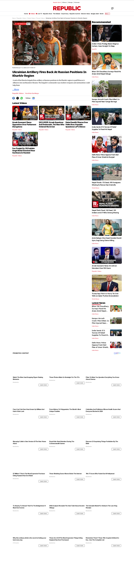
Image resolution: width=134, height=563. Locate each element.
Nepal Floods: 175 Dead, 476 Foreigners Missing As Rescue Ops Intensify (106, 183)
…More (15, 89)
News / (14, 18)
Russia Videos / (40, 18)
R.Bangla (70, 2)
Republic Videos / (22, 18)
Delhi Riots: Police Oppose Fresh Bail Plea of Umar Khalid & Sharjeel (105, 156)
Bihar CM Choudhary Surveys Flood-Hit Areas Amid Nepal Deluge (106, 72)
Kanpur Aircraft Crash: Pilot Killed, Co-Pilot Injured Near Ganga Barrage (106, 100)
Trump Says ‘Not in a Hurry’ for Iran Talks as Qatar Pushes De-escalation (105, 294)
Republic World (57, 2)
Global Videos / (31, 18)
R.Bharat (64, 2)
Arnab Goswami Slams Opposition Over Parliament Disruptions (24, 124)
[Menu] (111, 8)
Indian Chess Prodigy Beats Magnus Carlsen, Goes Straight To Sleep (105, 45)
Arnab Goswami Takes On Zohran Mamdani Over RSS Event (104, 267)
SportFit (94, 49)
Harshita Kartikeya (32, 93)
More (106, 14)
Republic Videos (18, 93)
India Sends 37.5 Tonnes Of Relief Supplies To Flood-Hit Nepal (104, 128)
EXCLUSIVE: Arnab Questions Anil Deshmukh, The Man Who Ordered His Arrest (51, 124)
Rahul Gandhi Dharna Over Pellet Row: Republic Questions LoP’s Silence (77, 124)
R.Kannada (76, 2)
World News (95, 188)
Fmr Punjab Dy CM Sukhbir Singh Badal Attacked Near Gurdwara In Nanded (23, 150)
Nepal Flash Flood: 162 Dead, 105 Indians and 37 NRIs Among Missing (105, 211)
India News (95, 77)
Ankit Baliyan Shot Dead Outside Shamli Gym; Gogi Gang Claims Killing (106, 239)
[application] (51, 43)
